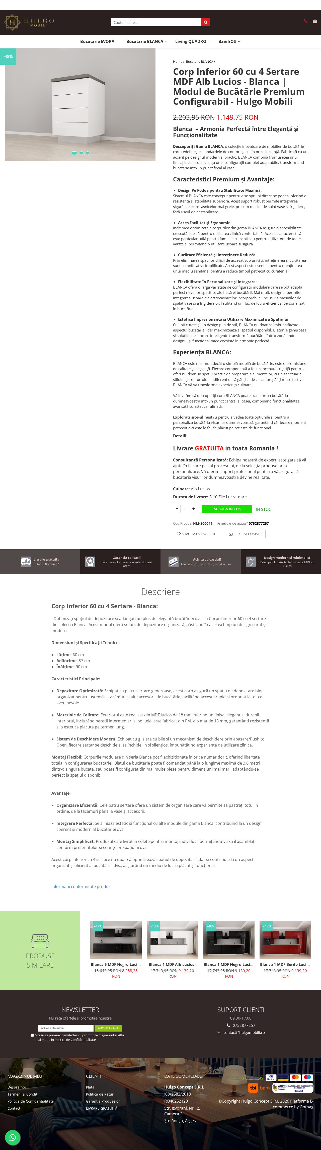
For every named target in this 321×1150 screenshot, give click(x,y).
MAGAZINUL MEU (25, 1076)
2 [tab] (81, 153)
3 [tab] (87, 153)
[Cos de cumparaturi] (314, 21)
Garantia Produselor (103, 1101)
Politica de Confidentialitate (75, 1039)
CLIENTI (93, 1076)
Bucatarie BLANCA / (201, 61)
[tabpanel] (80, 104)
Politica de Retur (100, 1094)
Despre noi (17, 1087)
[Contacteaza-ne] (305, 21)
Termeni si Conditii (23, 1094)
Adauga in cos (227, 508)
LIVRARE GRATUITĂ (101, 1108)
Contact (14, 1108)
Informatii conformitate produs (81, 886)
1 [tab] (74, 153)
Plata (90, 1087)
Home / (179, 61)
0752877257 (243, 1025)
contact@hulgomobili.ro (243, 1032)
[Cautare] (205, 22)
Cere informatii (247, 533)
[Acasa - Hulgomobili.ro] (29, 22)
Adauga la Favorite (198, 533)
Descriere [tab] (160, 592)
